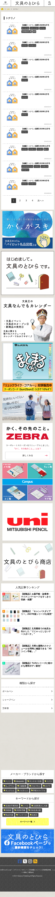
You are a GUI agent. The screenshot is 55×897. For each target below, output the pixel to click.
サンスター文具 (35, 781)
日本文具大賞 (35, 810)
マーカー (40, 149)
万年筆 (5, 708)
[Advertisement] (27, 741)
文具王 (34, 815)
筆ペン (46, 149)
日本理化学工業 (26, 31)
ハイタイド (32, 45)
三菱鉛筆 (22, 786)
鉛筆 (34, 31)
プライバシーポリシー (20, 870)
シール (25, 806)
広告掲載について (34, 870)
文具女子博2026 (12, 806)
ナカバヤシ (35, 786)
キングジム (10, 790)
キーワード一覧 (26, 822)
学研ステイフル (39, 790)
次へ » (41, 200)
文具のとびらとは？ (6, 870)
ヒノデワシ (10, 786)
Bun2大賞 (9, 815)
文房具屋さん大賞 (40, 806)
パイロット (32, 149)
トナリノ (42, 28)
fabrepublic (20, 781)
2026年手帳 (20, 810)
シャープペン (8, 700)
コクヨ (49, 781)
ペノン (8, 781)
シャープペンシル (27, 166)
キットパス (25, 28)
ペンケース (22, 815)
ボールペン (25, 170)
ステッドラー (34, 28)
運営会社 (31, 872)
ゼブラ (47, 786)
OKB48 (8, 810)
